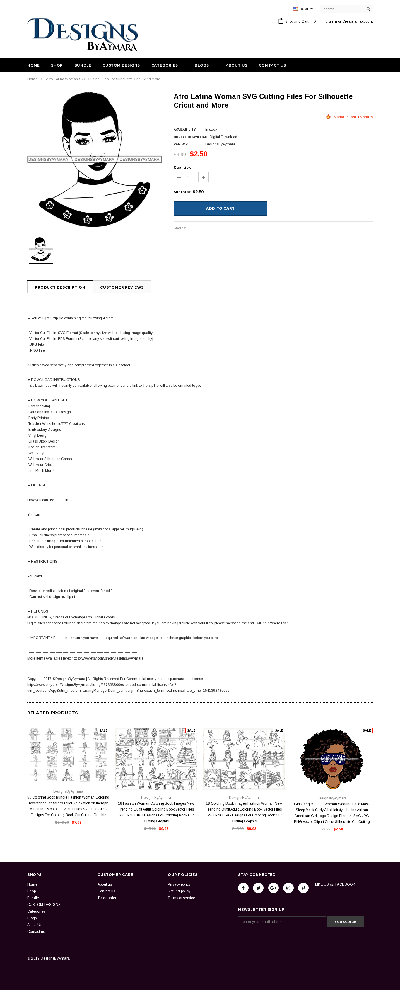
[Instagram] (288, 888)
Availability (185, 129)
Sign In (331, 21)
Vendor (181, 144)
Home (32, 79)
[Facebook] (243, 888)
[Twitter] (258, 888)
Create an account (357, 21)
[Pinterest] (303, 888)
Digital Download (190, 137)
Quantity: (182, 167)
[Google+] (273, 888)
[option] (94, 159)
